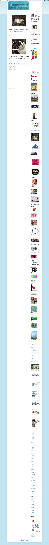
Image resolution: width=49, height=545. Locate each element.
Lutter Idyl (33, 427)
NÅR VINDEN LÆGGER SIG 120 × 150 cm (36, 382)
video (32, 507)
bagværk (33, 444)
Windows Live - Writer (34, 350)
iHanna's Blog (33, 377)
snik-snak (33, 496)
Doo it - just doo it (34, 402)
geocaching (33, 460)
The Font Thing (33, 349)
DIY (32, 452)
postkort (32, 486)
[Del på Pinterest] (19, 63)
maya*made (33, 410)
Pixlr (32, 359)
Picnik (32, 358)
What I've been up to (37, 419)
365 (32, 441)
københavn (33, 474)
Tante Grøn (33, 438)
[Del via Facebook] (18, 63)
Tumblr (32, 505)
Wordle (32, 361)
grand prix (33, 463)
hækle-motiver (33, 467)
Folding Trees (33, 437)
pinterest (33, 483)
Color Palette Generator (34, 355)
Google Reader (33, 344)
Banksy (32, 445)
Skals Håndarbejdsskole (34, 494)
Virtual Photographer (34, 360)
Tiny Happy (33, 385)
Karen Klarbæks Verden (34, 393)
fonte (32, 458)
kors (32, 472)
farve (32, 456)
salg (32, 491)
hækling (32, 468)
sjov (32, 493)
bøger (32, 450)
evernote (33, 455)
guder (32, 464)
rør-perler (33, 490)
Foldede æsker (36, 528)
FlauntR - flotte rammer (34, 356)
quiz (32, 487)
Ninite (32, 347)
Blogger (27, 540)
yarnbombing (33, 512)
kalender (33, 471)
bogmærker (33, 448)
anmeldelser (33, 442)
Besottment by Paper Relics (35, 398)
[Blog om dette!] (17, 63)
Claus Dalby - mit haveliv (34, 431)
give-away (33, 461)
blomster (33, 447)
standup (32, 498)
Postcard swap (33, 485)
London (32, 475)
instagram (33, 469)
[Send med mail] (16, 63)
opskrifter (33, 479)
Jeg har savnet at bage (34, 374)
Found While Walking (34, 423)
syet (32, 501)
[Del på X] (18, 63)
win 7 (32, 510)
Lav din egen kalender (34, 346)
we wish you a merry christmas (35, 415)
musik (32, 477)
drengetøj (33, 453)
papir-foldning (33, 480)
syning (11, 64)
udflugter (33, 506)
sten (32, 499)
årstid (32, 514)
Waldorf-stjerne (33, 509)
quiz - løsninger (33, 488)
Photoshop (33, 482)
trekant (32, 504)
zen (32, 513)
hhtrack (32, 345)
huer (32, 466)
